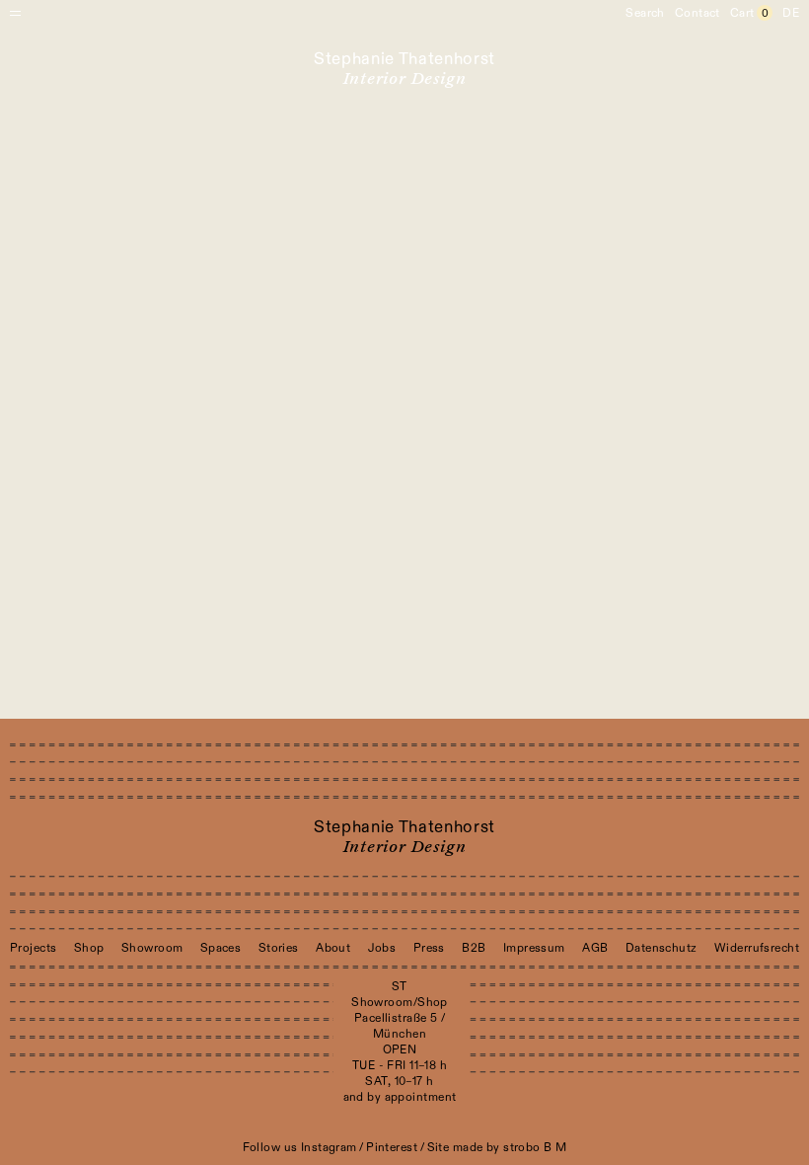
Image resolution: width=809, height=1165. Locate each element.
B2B (473, 948)
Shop (89, 948)
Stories (278, 948)
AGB (595, 948)
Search (645, 13)
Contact (697, 13)
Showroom (152, 948)
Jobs (382, 948)
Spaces (221, 948)
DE (790, 13)
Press (429, 948)
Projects (33, 948)
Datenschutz (661, 948)
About (333, 948)
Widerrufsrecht (756, 948)
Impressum (534, 948)
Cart (749, 13)
